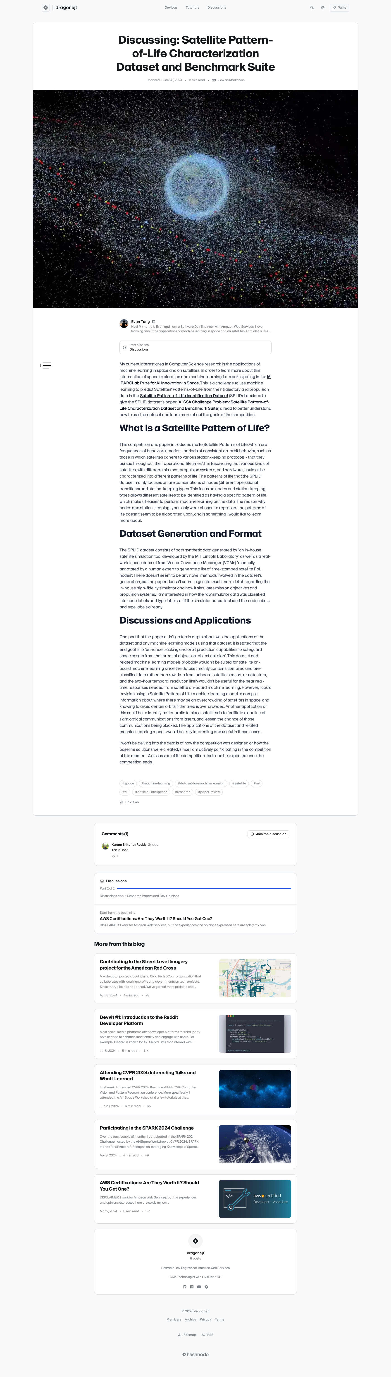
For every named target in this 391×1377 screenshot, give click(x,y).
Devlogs (171, 7)
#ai (124, 792)
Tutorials (192, 7)
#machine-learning (156, 783)
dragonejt (66, 8)
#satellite (239, 783)
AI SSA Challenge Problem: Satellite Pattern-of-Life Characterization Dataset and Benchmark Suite (194, 405)
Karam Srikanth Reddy (129, 845)
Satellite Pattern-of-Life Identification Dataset (184, 395)
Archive (190, 1319)
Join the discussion (271, 834)
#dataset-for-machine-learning (201, 783)
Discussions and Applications (52, 395)
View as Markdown (231, 80)
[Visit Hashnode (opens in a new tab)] (195, 1354)
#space (128, 783)
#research (182, 792)
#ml (257, 783)
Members (174, 1319)
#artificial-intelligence (151, 792)
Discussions (216, 7)
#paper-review (209, 792)
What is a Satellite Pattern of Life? (59, 374)
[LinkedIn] (154, 322)
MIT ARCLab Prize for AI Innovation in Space (195, 380)
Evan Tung (140, 322)
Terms (219, 1319)
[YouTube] (199, 1287)
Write (342, 7)
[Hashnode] (206, 1287)
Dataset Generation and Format (59, 385)
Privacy (205, 1319)
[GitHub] (184, 1287)
